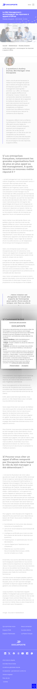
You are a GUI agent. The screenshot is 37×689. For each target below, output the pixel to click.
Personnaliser (14, 366)
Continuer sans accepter (17, 322)
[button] (34, 686)
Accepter (25, 366)
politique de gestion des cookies (20, 362)
